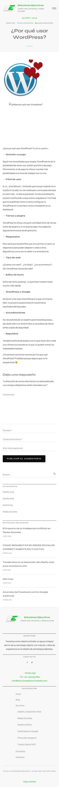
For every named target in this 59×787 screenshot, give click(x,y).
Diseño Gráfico (24, 724)
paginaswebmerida (45, 23)
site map (8, 579)
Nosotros (20, 757)
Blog (18, 699)
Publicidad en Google (27, 731)
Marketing (8, 505)
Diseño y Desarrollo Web (29, 711)
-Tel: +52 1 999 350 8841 (29, 677)
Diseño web (10, 23)
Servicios (20, 705)
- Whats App (29, 673)
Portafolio (20, 751)
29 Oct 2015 (29, 18)
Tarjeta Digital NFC (26, 744)
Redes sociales (10, 511)
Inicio (18, 694)
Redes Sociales (24, 718)
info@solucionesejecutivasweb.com (29, 680)
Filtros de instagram (27, 738)
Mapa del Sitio (29, 781)
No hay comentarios (25, 23)
